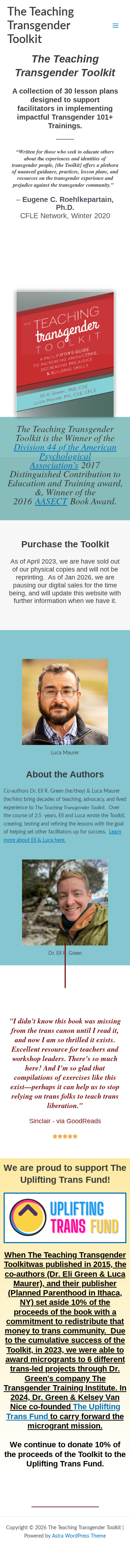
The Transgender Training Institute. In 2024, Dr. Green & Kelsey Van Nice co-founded (65, 1393)
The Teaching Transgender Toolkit (40, 26)
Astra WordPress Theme (79, 1536)
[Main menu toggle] (115, 25)
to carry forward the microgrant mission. (75, 1421)
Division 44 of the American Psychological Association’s (65, 455)
